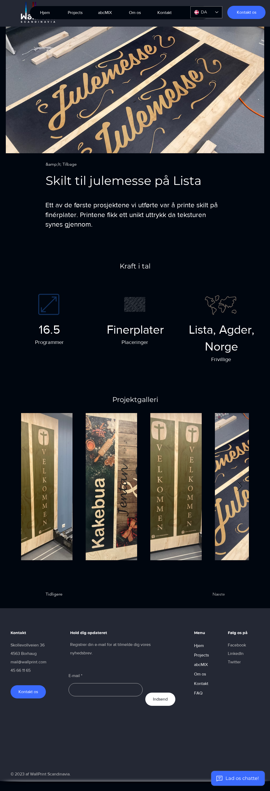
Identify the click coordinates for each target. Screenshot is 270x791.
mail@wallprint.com (28, 662)
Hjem (199, 645)
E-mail (74, 676)
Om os (200, 674)
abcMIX (201, 664)
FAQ (198, 693)
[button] (105, 12)
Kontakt (201, 683)
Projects (201, 655)
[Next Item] (240, 487)
